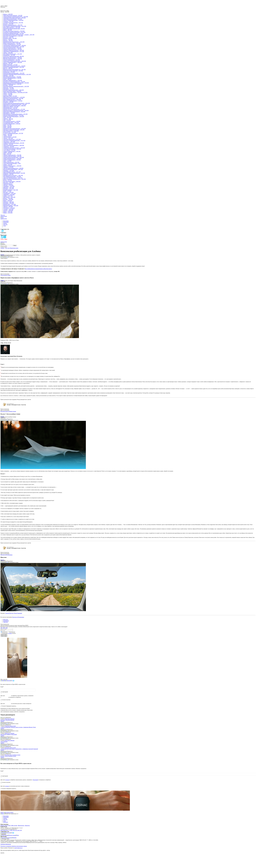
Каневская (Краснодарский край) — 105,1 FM (13, 73)
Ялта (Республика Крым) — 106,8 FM (11, 181)
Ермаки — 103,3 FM (7, 195)
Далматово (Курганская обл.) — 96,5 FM (12, 49)
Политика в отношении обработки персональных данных (14, 846)
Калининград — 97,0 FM (9, 72)
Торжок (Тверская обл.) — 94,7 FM (11, 162)
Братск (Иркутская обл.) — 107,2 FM (11, 27)
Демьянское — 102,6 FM (8, 194)
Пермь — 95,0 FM (7, 126)
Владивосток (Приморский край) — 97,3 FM (13, 33)
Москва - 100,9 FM (5, 12)
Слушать (3, 718)
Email (2, 686)
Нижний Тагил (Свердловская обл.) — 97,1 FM (14, 109)
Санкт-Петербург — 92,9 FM (9, 137)
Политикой (4, 697)
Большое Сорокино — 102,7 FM (10, 189)
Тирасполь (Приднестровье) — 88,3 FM (12, 156)
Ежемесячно (5, 632)
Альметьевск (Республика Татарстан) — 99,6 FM (14, 17)
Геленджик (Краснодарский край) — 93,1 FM (13, 46)
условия (10, 633)
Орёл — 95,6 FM (7, 120)
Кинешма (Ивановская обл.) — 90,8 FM (12, 78)
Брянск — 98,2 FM (7, 29)
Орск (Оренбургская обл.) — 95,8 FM (11, 121)
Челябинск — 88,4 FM (8, 174)
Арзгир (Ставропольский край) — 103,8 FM (13, 20)
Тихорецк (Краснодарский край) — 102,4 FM (13, 157)
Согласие (8, 695)
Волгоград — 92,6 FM (8, 37)
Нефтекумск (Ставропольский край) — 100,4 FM (14, 105)
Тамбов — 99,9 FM (7, 152)
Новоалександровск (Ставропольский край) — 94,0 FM (15, 110)
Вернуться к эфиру (5, 10)
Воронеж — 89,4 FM (8, 40)
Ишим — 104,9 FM (7, 200)
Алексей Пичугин (9, 613)
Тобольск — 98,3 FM (8, 206)
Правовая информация (6, 844)
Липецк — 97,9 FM (7, 93)
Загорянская (6, 620)
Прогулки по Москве (9, 718)
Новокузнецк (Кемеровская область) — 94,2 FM (14, 111)
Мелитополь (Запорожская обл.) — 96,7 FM (13, 98)
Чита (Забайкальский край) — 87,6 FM (12, 176)
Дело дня (3, 215)
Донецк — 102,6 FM (7, 52)
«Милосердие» (21, 825)
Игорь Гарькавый (18, 613)
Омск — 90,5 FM (7, 117)
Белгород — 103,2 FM (8, 23)
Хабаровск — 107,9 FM (8, 170)
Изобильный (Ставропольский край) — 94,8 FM (14, 66)
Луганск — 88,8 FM (7, 94)
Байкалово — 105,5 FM (8, 187)
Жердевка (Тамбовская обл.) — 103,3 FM (12, 58)
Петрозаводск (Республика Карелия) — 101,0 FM (14, 128)
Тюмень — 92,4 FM (7, 164)
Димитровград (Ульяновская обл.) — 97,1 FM (13, 51)
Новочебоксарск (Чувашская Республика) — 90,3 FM (15, 114)
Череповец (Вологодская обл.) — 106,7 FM (13, 175)
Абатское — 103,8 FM (8, 185)
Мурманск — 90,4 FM (8, 102)
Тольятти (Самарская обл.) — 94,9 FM (11, 159)
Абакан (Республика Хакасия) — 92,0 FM (12, 15)
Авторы (5, 223)
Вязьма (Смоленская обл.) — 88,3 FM (11, 43)
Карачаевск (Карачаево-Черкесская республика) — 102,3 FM (17, 74)
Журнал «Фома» (4, 825)
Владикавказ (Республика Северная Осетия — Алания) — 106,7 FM (18, 34)
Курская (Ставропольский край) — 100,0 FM (13, 90)
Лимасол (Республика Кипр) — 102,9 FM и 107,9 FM (15, 92)
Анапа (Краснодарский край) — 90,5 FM (12, 19)
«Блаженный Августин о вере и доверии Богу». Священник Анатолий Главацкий (19, 748)
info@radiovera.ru (4, 830)
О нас (4, 225)
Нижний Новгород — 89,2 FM (10, 108)
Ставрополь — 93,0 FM (8, 146)
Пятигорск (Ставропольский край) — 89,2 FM (13, 129)
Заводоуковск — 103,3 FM (9, 197)
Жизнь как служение (9, 733)
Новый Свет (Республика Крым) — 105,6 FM (13, 116)
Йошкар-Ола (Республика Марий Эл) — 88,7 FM (14, 69)
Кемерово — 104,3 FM (8, 75)
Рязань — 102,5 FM (7, 134)
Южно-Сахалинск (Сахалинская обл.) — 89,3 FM (14, 179)
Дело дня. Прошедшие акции (11, 248)
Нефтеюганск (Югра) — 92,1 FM (10, 106)
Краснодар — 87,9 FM (8, 87)
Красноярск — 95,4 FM (8, 88)
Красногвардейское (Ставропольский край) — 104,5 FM (16, 86)
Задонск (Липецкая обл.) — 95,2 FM (11, 60)
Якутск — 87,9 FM (7, 180)
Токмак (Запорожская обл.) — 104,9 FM (12, 158)
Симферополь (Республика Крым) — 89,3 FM (13, 143)
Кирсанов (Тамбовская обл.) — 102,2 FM (12, 80)
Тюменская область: (7, 183)
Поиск (15, 245)
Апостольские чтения (5, 275)
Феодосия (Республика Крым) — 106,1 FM (13, 169)
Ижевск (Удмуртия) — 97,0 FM (10, 64)
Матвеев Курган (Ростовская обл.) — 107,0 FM (14, 97)
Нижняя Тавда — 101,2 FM (9, 204)
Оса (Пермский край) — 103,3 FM (11, 122)
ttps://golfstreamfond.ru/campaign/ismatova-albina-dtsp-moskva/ (38, 268)
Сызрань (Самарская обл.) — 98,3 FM (11, 151)
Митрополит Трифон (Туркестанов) (9, 734)
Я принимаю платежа (9, 633)
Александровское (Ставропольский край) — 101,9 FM (15, 16)
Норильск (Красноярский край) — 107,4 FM (13, 115)
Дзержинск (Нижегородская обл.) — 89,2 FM (13, 50)
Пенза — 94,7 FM (7, 124)
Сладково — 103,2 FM (8, 209)
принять (2, 852)
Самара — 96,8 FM (7, 135)
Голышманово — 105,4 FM (9, 193)
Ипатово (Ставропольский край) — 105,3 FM (13, 67)
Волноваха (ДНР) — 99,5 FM (9, 38)
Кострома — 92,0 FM (8, 85)
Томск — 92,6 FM (7, 161)
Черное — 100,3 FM (7, 211)
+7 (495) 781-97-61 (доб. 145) (15, 830)
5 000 (6, 627)
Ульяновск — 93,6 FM (8, 167)
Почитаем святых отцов (10, 726)
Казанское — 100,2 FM (8, 202)
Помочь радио (4, 634)
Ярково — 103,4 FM (7, 212)
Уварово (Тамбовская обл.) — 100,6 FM (12, 165)
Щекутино (5, 619)
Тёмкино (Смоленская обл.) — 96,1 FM (12, 155)
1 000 (3, 627)
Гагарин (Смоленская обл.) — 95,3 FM (12, 44)
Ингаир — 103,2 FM (7, 198)
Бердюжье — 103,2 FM (8, 188)
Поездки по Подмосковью (6, 554)
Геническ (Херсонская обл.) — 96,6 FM (12, 47)
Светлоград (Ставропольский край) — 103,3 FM (14, 140)
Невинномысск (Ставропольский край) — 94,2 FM (14, 104)
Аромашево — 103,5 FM (8, 186)
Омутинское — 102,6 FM (9, 208)
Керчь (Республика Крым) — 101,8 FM (12, 76)
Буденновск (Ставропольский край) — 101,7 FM (14, 32)
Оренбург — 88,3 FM (8, 118)
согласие (8, 703)
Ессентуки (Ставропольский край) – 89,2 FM (13, 56)
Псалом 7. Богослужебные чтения (8, 756)
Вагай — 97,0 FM (7, 191)
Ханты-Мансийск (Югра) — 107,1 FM (12, 171)
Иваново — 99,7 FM (7, 63)
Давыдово (5, 622)
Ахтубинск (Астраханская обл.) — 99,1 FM (13, 22)
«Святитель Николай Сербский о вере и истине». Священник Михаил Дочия (18, 727)
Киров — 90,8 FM (7, 79)
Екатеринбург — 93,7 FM (9, 55)
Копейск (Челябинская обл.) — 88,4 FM (12, 84)
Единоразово (12, 632)
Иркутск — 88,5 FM (7, 68)
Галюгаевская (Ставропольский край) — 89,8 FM (14, 45)
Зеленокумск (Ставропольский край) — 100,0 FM (14, 61)
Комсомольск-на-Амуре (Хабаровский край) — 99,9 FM (16, 82)
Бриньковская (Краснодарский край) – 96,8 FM (14, 28)
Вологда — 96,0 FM (7, 39)
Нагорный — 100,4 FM (8, 203)
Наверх (2, 812)
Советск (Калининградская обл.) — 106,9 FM (13, 145)
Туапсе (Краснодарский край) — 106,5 (12, 163)
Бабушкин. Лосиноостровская (7, 720)
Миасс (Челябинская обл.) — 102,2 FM (12, 99)
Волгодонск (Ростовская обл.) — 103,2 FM (13, 35)
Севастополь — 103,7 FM (9, 141)
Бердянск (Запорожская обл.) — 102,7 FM (12, 25)
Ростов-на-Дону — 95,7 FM (9, 132)
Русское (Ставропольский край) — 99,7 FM (13, 133)
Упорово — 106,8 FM (8, 210)
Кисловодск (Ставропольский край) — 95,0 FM (14, 81)
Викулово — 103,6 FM (8, 192)
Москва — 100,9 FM (7, 14)
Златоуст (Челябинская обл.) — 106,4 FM (12, 62)
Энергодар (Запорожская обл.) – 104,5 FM (12, 177)
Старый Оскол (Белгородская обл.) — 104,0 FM (14, 147)
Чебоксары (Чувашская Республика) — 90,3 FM (14, 173)
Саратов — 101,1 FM (8, 138)
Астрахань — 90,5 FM (8, 21)
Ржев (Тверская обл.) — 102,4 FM (10, 131)
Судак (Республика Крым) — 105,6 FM (12, 149)
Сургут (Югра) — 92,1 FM (9, 150)
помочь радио (4, 216)
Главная (2, 248)
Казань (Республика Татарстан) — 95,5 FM (13, 70)
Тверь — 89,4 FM (7, 153)
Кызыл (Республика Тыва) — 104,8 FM (12, 91)
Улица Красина (4, 741)
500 (1, 627)
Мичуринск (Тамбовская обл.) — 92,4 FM (12, 100)
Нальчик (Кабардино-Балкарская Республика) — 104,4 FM (16, 103)
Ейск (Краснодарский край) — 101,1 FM (12, 53)
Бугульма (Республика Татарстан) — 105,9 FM (13, 31)
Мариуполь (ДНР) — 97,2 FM (10, 96)
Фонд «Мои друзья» (12, 825)
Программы (6, 220)
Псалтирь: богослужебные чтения (8, 411)
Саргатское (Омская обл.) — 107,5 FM (12, 139)
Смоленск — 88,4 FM (8, 144)
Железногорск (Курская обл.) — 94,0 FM (12, 57)
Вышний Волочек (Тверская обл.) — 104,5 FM (13, 41)
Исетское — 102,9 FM (8, 199)
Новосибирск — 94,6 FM (9, 112)
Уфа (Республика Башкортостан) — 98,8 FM (13, 168)
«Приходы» (27, 825)
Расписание (6, 222)
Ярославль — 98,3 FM (8, 182)
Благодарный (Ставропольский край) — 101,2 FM (14, 26)
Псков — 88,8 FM (7, 127)
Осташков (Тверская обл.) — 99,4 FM (11, 123)
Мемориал (5, 822)
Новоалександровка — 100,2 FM (10, 205)
